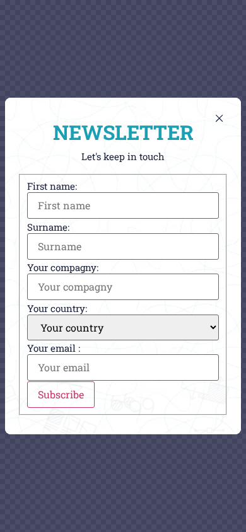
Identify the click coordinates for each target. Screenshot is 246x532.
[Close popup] (219, 118)
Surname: (48, 227)
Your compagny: (62, 267)
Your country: (57, 308)
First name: (52, 186)
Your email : (53, 348)
